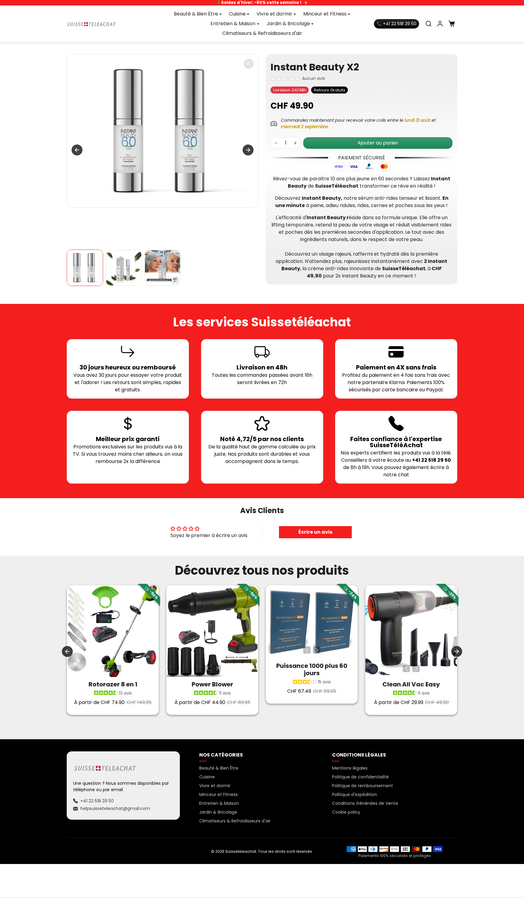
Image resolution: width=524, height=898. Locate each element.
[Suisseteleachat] (91, 23)
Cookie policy (346, 812)
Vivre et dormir (214, 786)
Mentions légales (350, 768)
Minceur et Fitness (218, 794)
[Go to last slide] (77, 150)
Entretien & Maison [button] (232, 23)
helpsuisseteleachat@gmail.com (115, 808)
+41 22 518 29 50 (97, 801)
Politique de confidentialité (360, 777)
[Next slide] (248, 150)
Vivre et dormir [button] (274, 13)
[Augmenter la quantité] (295, 143)
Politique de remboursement (362, 786)
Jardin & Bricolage (218, 812)
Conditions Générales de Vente (365, 803)
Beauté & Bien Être (218, 768)
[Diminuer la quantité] (275, 143)
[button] (428, 23)
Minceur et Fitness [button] (325, 13)
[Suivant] (118, 668)
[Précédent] (108, 668)
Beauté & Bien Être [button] (196, 13)
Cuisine (207, 777)
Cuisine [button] (237, 13)
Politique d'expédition (354, 794)
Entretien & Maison (219, 803)
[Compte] (440, 23)
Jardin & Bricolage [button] (288, 23)
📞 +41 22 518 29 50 (396, 24)
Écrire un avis (315, 532)
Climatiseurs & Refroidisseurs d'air (262, 33)
